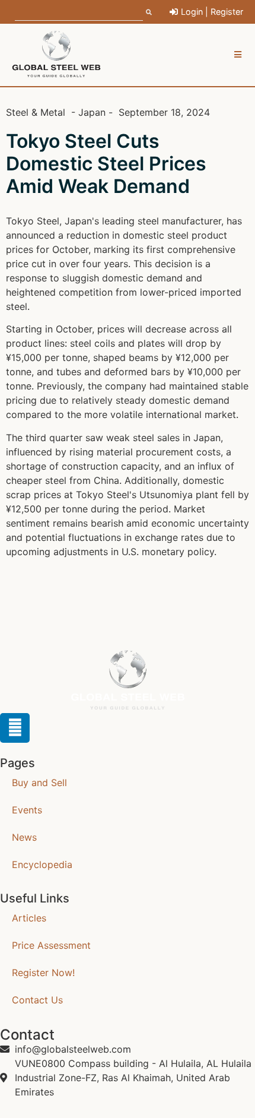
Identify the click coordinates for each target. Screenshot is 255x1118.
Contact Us (37, 1000)
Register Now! (43, 972)
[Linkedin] (15, 728)
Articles (29, 918)
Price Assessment (51, 945)
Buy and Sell (39, 782)
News (24, 837)
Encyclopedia (42, 864)
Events (27, 810)
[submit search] (149, 12)
